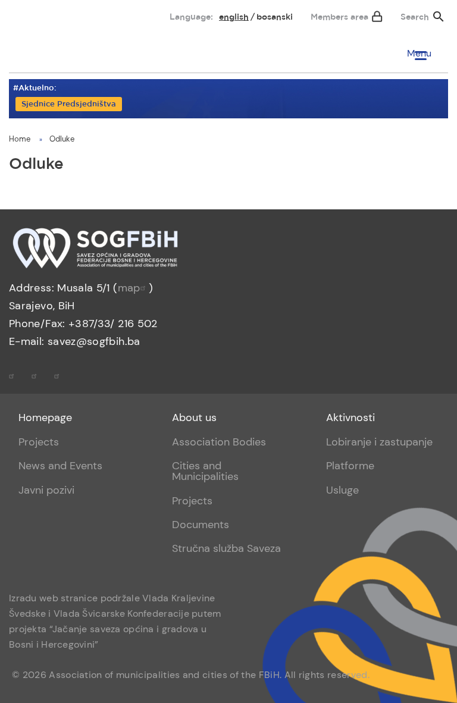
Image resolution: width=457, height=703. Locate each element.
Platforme (350, 466)
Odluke (61, 139)
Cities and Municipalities (205, 471)
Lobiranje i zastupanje (379, 442)
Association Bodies (219, 442)
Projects (38, 442)
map (129, 288)
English (234, 17)
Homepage (45, 417)
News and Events (60, 466)
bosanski (274, 17)
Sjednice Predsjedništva (68, 104)
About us (194, 417)
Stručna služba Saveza (226, 548)
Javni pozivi (46, 490)
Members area (339, 17)
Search (414, 17)
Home (19, 139)
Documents (200, 524)
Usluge (342, 490)
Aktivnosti (350, 417)
